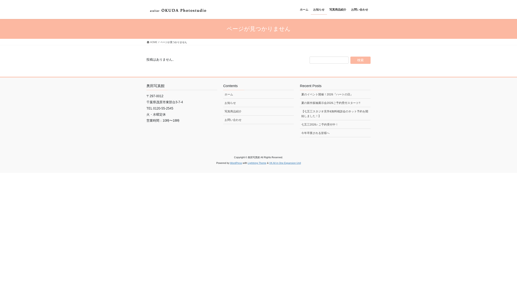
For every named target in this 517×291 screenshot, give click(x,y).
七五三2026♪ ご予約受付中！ (319, 124)
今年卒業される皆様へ (315, 133)
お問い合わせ (233, 119)
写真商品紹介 (233, 111)
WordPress (236, 163)
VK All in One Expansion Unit (285, 163)
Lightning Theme (257, 163)
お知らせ (230, 102)
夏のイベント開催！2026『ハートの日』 (327, 94)
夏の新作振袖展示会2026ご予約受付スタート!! (330, 102)
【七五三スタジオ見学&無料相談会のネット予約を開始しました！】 (334, 114)
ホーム (229, 94)
